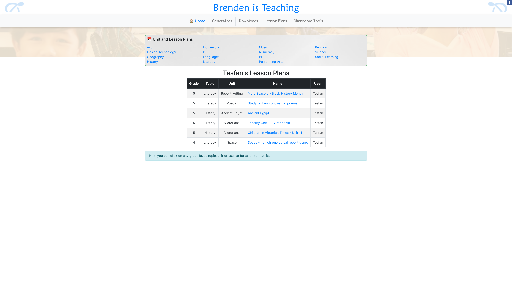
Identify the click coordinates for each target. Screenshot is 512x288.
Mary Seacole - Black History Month (275, 93)
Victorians (231, 123)
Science (321, 52)
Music (263, 47)
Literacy (209, 62)
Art (149, 47)
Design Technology (161, 52)
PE (261, 57)
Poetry (232, 103)
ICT (205, 52)
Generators (222, 21)
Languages (211, 57)
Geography (155, 57)
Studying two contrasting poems (272, 103)
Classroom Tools (308, 21)
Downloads (248, 21)
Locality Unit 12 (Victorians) (269, 123)
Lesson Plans (276, 21)
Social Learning (326, 57)
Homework (211, 47)
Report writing (232, 93)
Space (232, 142)
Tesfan (318, 93)
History (152, 62)
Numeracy (266, 52)
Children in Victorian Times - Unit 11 (275, 133)
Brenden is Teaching (256, 7)
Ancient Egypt (232, 113)
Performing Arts (271, 62)
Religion (321, 47)
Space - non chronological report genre (278, 142)
